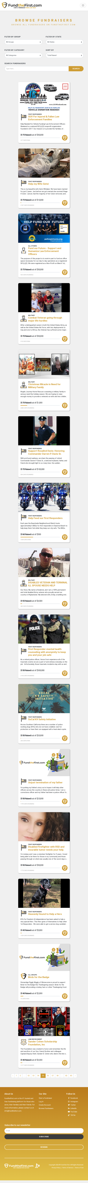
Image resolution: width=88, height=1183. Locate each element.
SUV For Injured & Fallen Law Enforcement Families (43, 118)
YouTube (73, 1112)
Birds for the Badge (38, 977)
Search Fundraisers (15, 63)
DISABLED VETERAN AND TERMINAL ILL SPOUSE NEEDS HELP (47, 584)
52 (29, 1076)
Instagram (74, 1102)
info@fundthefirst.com (12, 1111)
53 (33, 1076)
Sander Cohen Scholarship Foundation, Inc (42, 1043)
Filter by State (53, 37)
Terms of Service (67, 1168)
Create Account (45, 1105)
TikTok (72, 1115)
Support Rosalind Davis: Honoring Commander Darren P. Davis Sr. (46, 452)
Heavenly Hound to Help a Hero (45, 914)
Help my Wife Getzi (38, 183)
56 (48, 1076)
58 (57, 1076)
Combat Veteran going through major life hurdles (45, 319)
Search (76, 69)
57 (53, 1076)
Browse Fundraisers (46, 1108)
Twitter (73, 1105)
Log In (41, 1102)
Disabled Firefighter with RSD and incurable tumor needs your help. (46, 848)
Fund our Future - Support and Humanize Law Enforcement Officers (44, 251)
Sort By (50, 50)
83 (71, 1076)
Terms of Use (79, 1168)
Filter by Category (14, 50)
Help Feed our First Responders (45, 518)
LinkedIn (73, 1108)
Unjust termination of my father (45, 782)
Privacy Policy (56, 1168)
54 (38, 1076)
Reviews (44, 1147)
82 (66, 1076)
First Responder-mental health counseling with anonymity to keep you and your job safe (47, 652)
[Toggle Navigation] (83, 5)
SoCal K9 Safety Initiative (42, 719)
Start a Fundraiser (45, 1098)
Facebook (74, 1098)
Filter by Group (12, 37)
